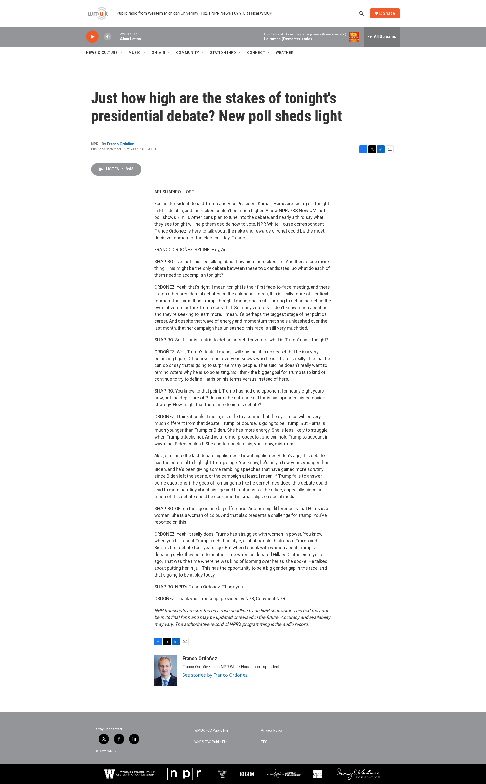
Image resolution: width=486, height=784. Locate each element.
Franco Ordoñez (120, 143)
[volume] (107, 36)
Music (135, 53)
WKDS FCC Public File (211, 742)
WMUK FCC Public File (211, 730)
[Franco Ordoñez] (165, 670)
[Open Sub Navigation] (121, 53)
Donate (387, 13)
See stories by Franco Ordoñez (214, 675)
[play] (92, 37)
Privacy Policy (272, 730)
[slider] (115, 36)
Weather (285, 53)
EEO (264, 742)
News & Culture (102, 53)
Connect (256, 53)
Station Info (223, 53)
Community (187, 53)
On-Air (158, 53)
